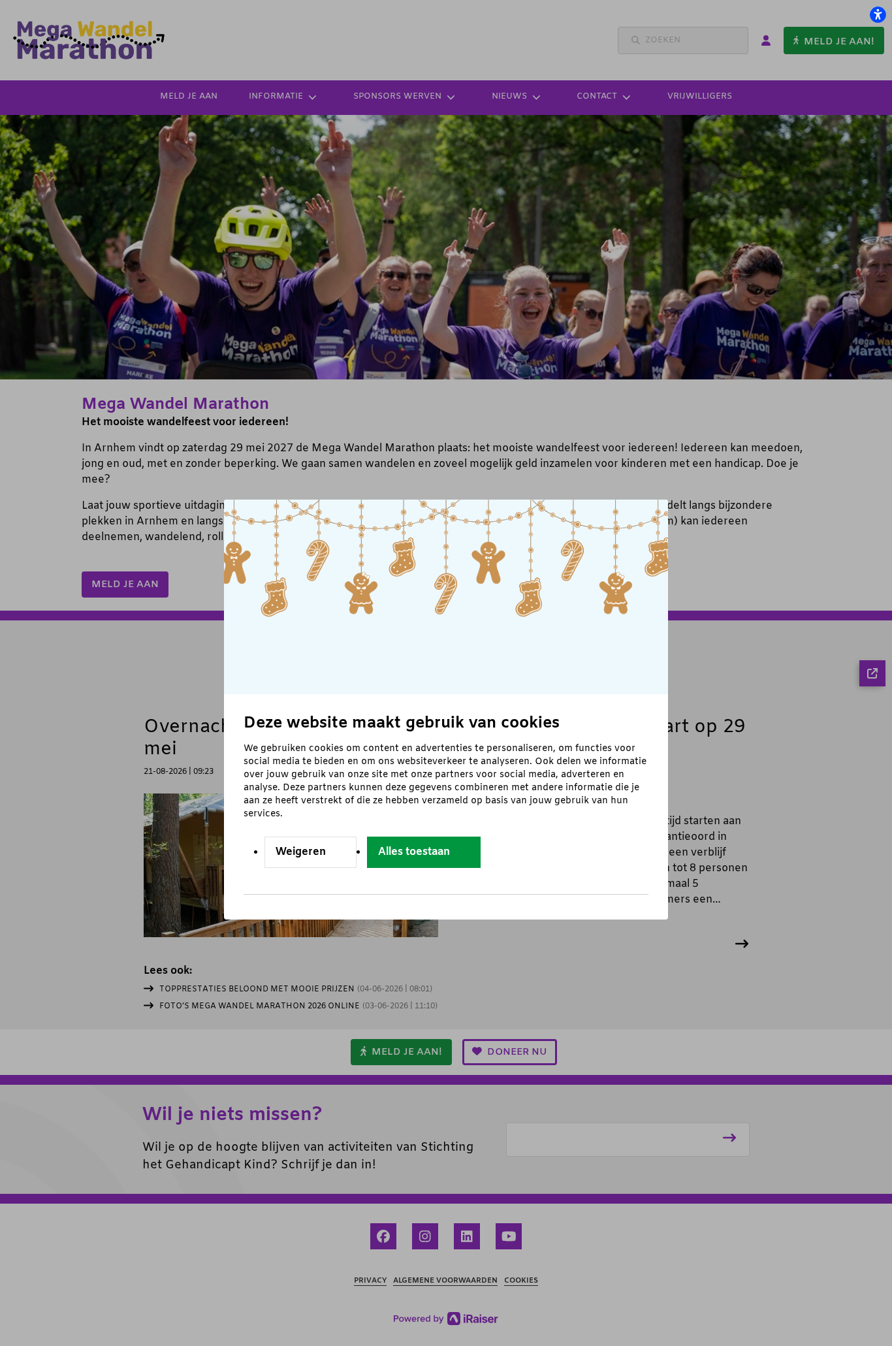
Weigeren (301, 852)
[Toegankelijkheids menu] (877, 14)
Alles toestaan (414, 852)
